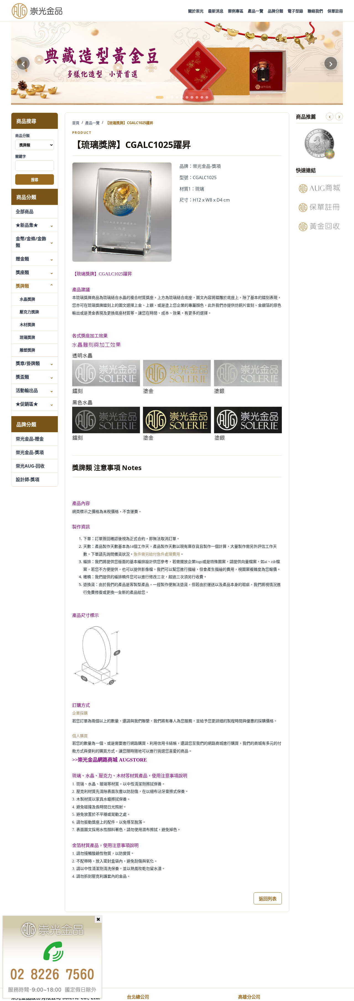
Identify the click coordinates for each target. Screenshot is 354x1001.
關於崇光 (196, 11)
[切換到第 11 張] (202, 97)
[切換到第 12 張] (206, 97)
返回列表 (268, 899)
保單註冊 (335, 11)
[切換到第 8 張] (187, 97)
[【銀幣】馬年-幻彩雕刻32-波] (319, 143)
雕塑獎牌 (27, 350)
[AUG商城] (319, 188)
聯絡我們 (315, 11)
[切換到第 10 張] (197, 97)
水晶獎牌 (27, 299)
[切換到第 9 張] (192, 97)
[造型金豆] (177, 63)
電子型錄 (295, 11)
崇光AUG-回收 (30, 466)
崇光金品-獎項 (30, 452)
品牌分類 (275, 11)
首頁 (75, 122)
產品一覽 (255, 11)
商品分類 (22, 135)
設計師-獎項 (27, 479)
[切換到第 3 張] (159, 97)
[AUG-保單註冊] (319, 207)
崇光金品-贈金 (30, 439)
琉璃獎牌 (27, 337)
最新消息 (215, 11)
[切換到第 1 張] (147, 97)
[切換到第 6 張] (177, 97)
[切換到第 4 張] (167, 97)
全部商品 (24, 211)
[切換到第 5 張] (172, 97)
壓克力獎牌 (29, 311)
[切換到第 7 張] (182, 97)
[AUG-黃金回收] (319, 226)
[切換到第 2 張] (152, 97)
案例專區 (235, 11)
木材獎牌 (27, 324)
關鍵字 (20, 156)
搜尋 (34, 180)
